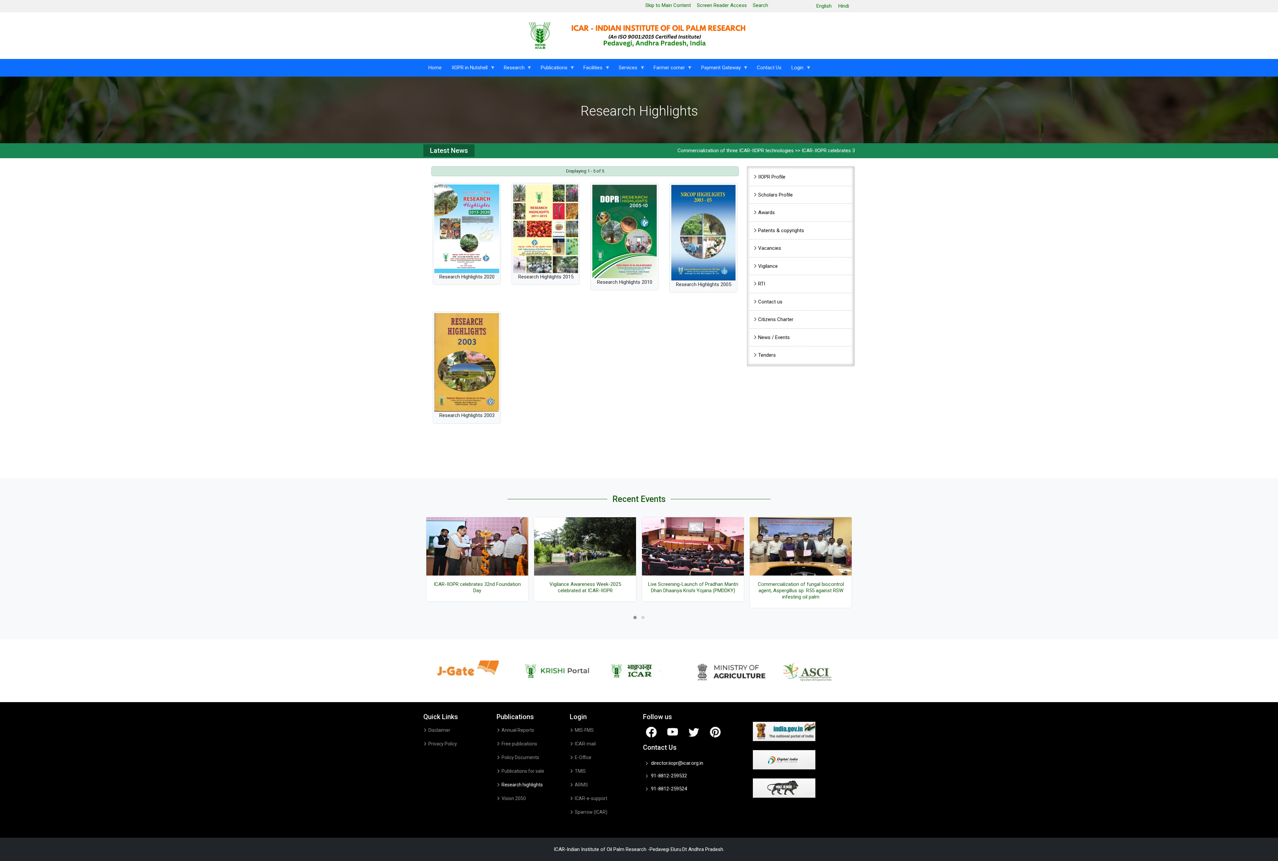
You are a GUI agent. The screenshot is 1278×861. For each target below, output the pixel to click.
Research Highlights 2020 (467, 277)
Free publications (519, 743)
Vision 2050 (514, 798)
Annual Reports (518, 730)
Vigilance (768, 266)
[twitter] (694, 731)
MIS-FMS (584, 730)
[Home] (639, 35)
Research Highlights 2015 (545, 277)
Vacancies (769, 248)
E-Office (583, 757)
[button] (635, 617)
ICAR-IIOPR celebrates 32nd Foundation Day (803, 151)
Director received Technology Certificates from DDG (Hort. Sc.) (801, 587)
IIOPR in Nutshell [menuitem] (467, 69)
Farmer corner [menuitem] (667, 69)
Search (760, 5)
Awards (766, 212)
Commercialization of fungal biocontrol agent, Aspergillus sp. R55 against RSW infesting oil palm (693, 590)
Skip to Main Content (668, 5)
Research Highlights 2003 (467, 415)
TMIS (580, 771)
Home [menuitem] (435, 68)
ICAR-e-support (591, 798)
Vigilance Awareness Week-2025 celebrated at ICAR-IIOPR (477, 587)
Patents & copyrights (781, 230)
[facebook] (651, 731)
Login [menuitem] (794, 69)
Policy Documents (520, 757)
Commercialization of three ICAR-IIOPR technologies (689, 151)
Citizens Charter (775, 319)
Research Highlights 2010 (624, 282)
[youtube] (672, 731)
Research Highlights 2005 (703, 284)
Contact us (770, 302)
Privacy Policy (442, 743)
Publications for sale (523, 771)
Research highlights (522, 784)
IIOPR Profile (771, 177)
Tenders (767, 355)
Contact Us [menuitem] (769, 68)
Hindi (843, 6)
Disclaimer (439, 730)
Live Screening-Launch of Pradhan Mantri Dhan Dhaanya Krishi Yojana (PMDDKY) (585, 587)
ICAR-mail (585, 743)
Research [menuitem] (512, 69)
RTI (761, 284)
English (824, 6)
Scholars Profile (775, 195)
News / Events (774, 337)
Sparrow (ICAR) (591, 812)
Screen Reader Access (722, 5)
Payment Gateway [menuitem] (718, 69)
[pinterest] (715, 731)
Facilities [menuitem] (590, 69)
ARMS (581, 784)
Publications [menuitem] (551, 69)
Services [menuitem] (625, 69)
